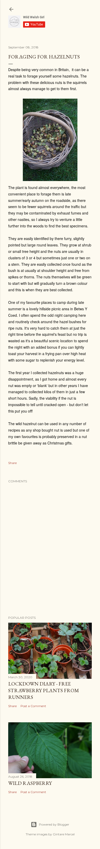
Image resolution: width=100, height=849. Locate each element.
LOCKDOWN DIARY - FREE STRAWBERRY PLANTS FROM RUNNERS (43, 690)
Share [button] (12, 463)
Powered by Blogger (54, 824)
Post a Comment (33, 706)
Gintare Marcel (64, 834)
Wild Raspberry (30, 783)
